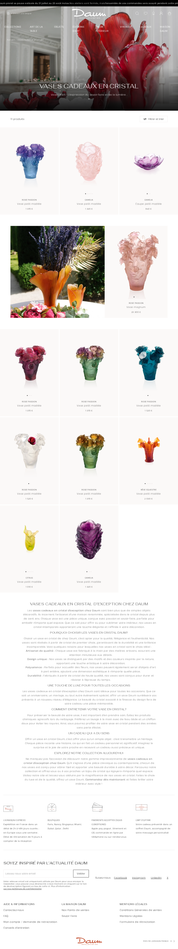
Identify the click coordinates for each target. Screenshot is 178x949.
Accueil (11, 39)
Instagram (138, 877)
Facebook (120, 877)
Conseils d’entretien (16, 927)
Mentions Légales (131, 916)
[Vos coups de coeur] (145, 13)
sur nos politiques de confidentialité (22, 888)
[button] (169, 13)
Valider (81, 873)
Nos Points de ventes (75, 910)
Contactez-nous (13, 910)
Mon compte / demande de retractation (30, 921)
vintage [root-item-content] (125, 26)
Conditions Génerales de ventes (141, 910)
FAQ (5, 916)
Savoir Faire (69, 916)
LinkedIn (156, 877)
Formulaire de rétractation (137, 921)
